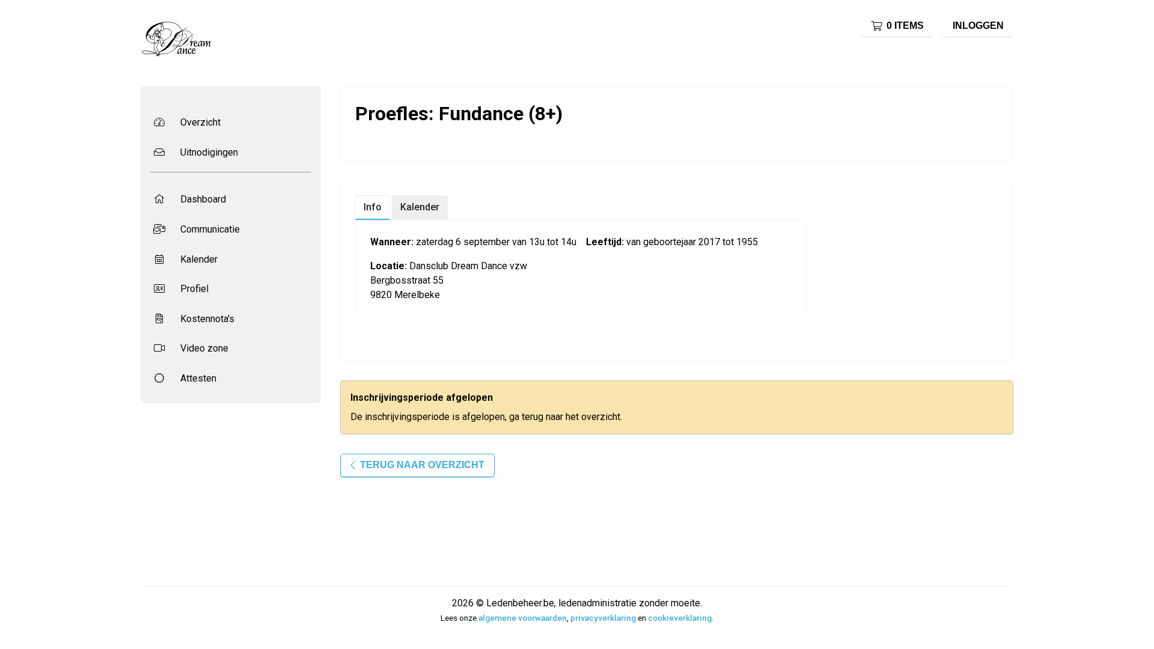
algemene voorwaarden (522, 618)
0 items (905, 25)
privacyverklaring (603, 618)
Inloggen (978, 25)
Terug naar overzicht (422, 465)
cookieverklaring (680, 618)
